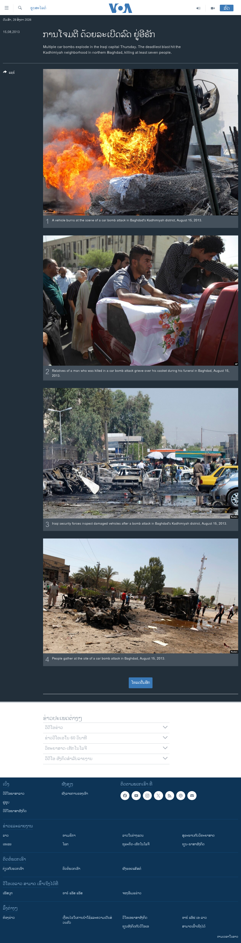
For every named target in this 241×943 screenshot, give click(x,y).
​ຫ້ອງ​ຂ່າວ (9, 917)
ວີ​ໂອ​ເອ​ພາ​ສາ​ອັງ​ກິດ (134, 917)
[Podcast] (180, 795)
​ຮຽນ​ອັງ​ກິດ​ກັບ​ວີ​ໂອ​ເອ (135, 926)
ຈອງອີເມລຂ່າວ (131, 893)
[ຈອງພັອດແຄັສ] (191, 795)
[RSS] (169, 795)
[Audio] (198, 8)
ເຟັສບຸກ (8, 893)
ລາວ (6, 835)
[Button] (9, 73)
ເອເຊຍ (7, 844)
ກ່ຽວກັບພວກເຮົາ (13, 868)
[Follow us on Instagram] (147, 795)
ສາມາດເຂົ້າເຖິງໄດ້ (193, 926)
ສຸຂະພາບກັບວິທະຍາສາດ (198, 835)
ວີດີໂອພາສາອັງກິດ (15, 811)
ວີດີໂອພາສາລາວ (13, 793)
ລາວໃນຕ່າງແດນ (133, 835)
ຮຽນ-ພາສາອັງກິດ (193, 844)
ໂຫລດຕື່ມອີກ (140, 683)
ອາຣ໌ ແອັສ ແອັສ (73, 893)
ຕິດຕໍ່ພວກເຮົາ (71, 868)
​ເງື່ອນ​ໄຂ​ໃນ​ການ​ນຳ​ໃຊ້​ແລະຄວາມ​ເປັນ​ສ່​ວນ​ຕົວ (87, 920)
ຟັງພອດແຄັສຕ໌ (131, 868)
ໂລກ (65, 844)
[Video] (213, 8)
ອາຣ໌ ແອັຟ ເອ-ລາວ (194, 917)
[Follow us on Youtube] (136, 795)
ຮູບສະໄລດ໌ (38, 8)
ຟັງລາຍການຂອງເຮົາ (75, 793)
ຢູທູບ (6, 802)
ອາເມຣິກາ (69, 835)
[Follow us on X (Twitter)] (158, 795)
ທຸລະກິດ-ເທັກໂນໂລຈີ (135, 844)
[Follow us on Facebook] (124, 795)
